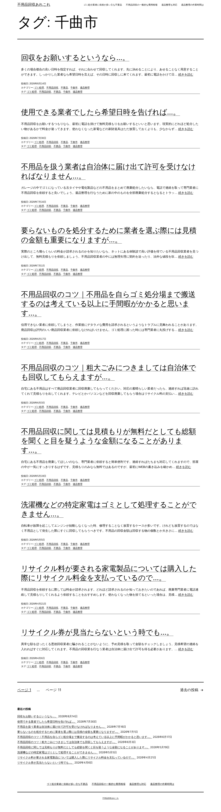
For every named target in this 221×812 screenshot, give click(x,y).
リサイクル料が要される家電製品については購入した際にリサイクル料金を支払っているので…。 (76, 757)
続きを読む (185, 74)
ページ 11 (53, 690)
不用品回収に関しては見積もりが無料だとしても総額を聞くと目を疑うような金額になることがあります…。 (108, 440)
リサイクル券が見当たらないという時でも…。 (97, 632)
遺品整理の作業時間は (192, 4)
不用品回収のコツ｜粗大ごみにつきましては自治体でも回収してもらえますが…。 (67, 742)
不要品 (64, 87)
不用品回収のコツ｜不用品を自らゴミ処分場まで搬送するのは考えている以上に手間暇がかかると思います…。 (108, 303)
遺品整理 (85, 87)
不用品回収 (52, 87)
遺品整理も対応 (169, 4)
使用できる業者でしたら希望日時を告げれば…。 (100, 111)
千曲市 (74, 87)
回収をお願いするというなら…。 (75, 57)
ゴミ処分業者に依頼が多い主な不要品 (103, 4)
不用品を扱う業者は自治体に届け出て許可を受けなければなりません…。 (61, 726)
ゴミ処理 (39, 87)
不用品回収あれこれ (33, 4)
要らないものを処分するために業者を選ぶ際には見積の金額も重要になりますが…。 (68, 731)
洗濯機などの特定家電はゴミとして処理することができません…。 (57, 752)
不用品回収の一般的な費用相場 (141, 4)
